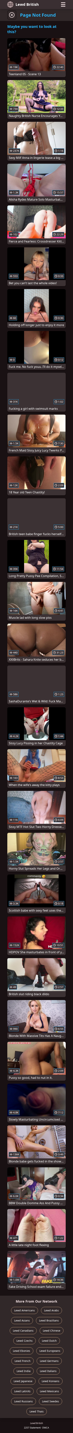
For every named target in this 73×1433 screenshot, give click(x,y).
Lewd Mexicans (49, 1391)
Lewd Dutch (49, 1340)
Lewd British (27, 4)
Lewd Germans (49, 1361)
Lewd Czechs (24, 1340)
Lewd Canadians (23, 1330)
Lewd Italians (48, 1371)
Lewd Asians (22, 1320)
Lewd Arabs (51, 1310)
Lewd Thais (37, 1411)
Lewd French (23, 1361)
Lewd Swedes (50, 1401)
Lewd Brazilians (49, 1320)
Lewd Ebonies (21, 1351)
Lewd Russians (23, 1401)
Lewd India (24, 1371)
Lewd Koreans (50, 1381)
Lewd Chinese (51, 1330)
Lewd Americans (24, 1310)
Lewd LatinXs (22, 1391)
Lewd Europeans (49, 1351)
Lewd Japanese (23, 1381)
